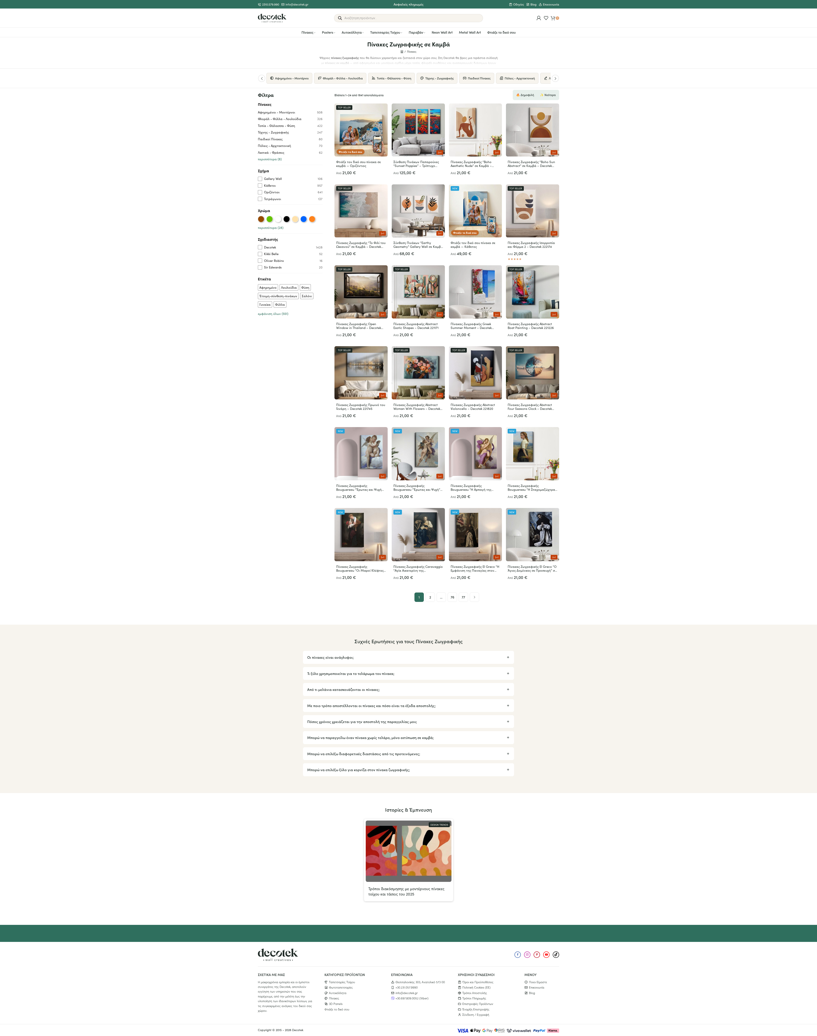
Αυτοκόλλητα (352, 32)
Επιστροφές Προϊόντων (477, 1004)
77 (463, 597)
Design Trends (439, 824)
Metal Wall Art (470, 32)
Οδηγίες (518, 4)
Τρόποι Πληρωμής (474, 998)
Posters (327, 32)
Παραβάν (416, 32)
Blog (533, 4)
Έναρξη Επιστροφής (475, 1009)
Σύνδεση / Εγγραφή (475, 1014)
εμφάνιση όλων (273, 313)
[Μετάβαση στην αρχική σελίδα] (272, 18)
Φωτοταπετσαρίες (341, 987)
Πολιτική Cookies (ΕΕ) (476, 987)
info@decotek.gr (297, 4)
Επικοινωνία (551, 4)
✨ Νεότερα (548, 95)
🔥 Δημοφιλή (525, 95)
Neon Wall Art (442, 32)
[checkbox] (290, 178)
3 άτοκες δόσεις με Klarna (408, 4)
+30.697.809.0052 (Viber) (412, 998)
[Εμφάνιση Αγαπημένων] (546, 18)
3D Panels (336, 1004)
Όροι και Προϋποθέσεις (477, 982)
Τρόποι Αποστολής (474, 992)
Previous (261, 78)
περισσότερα (270, 159)
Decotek (297, 1030)
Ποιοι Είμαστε (538, 982)
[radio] (261, 219)
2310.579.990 (270, 4)
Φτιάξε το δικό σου (501, 32)
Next (555, 78)
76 (452, 597)
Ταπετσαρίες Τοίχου (385, 32)
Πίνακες (307, 32)
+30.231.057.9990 (407, 987)
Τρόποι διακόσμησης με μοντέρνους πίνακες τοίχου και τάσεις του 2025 (406, 891)
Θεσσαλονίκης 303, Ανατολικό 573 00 (420, 982)
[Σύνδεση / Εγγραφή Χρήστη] (539, 18)
